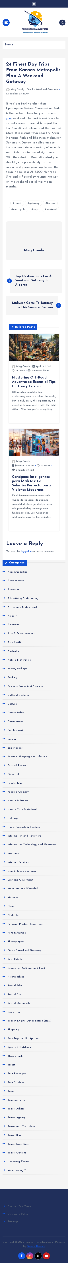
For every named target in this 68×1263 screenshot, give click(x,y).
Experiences (15, 748)
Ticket (11, 1065)
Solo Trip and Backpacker (24, 1038)
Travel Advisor (17, 1109)
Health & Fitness (18, 800)
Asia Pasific (15, 642)
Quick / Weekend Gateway (42, 89)
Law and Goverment (20, 880)
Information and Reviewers (24, 836)
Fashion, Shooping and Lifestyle (27, 756)
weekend (51, 209)
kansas (51, 203)
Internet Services (18, 862)
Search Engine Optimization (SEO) (29, 1021)
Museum (13, 897)
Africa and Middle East (22, 607)
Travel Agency (16, 1117)
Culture (12, 704)
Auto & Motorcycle (19, 660)
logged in (26, 551)
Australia (13, 651)
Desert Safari (16, 712)
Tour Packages (17, 1073)
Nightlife (13, 915)
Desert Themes (36, 1246)
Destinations (15, 721)
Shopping (13, 1029)
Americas (13, 624)
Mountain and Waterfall (23, 888)
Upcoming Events (18, 1161)
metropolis (19, 209)
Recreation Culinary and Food (26, 968)
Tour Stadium (16, 1082)
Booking (12, 677)
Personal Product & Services (25, 924)
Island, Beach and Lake (22, 871)
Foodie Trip (15, 783)
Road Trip (14, 1012)
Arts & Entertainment (21, 633)
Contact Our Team (19, 1206)
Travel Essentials (18, 1144)
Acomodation (16, 580)
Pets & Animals (17, 933)
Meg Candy (17, 89)
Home (9, 44)
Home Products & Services (24, 827)
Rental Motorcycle (19, 1003)
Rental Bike (15, 985)
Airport (12, 616)
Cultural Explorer (18, 695)
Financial (13, 774)
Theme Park (15, 1056)
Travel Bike (14, 1135)
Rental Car (14, 994)
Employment (15, 730)
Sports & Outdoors (19, 1047)
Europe (12, 739)
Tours (11, 1091)
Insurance (13, 853)
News (11, 906)
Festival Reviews (18, 765)
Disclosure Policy (18, 1214)
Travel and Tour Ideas (21, 1126)
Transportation (17, 1100)
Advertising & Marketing (23, 598)
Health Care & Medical (22, 809)
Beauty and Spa (18, 668)
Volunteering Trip (18, 1170)
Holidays (13, 818)
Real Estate (15, 959)
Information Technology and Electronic (32, 844)
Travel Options (17, 1152)
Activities (13, 589)
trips (36, 209)
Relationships (16, 977)
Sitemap (13, 1221)
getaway (34, 203)
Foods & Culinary (18, 792)
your (9, 118)
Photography (16, 941)
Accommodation (18, 572)
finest (18, 203)
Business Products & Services (25, 686)
